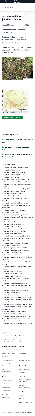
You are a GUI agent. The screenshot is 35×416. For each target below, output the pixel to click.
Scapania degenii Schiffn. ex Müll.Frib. (15, 210)
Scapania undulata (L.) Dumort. (13, 314)
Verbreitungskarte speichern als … (12, 117)
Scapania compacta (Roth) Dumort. (15, 191)
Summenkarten (6, 390)
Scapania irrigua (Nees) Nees (13, 233)
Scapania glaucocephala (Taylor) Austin (16, 215)
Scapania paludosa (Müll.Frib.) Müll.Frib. (16, 290)
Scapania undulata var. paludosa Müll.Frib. (16, 321)
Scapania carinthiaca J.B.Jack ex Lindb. (16, 182)
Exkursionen (22, 357)
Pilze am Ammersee (7, 360)
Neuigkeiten (22, 353)
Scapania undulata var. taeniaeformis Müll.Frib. (18, 323)
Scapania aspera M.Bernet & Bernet (14, 172)
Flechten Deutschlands (8, 353)
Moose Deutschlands (8, 350)
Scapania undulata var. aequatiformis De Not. (17, 316)
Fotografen (22, 376)
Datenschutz (22, 399)
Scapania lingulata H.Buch (12, 245)
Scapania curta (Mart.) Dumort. (13, 193)
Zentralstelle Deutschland (20, 412)
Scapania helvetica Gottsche (12, 226)
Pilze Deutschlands (7, 357)
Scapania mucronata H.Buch (12, 255)
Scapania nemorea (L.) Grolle (13, 271)
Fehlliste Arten (6, 397)
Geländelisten (6, 387)
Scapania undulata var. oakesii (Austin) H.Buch (18, 318)
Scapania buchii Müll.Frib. (11, 177)
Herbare (4, 383)
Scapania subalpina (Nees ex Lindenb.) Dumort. (18, 304)
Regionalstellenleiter (24, 369)
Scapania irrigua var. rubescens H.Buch (16, 243)
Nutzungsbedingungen (25, 402)
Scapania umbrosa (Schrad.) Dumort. (15, 311)
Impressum (22, 395)
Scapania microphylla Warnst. (13, 252)
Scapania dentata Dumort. (12, 212)
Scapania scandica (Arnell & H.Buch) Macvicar (18, 297)
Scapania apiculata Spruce (12, 170)
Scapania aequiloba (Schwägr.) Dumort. (16, 167)
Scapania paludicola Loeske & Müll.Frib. (16, 283)
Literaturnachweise (7, 380)
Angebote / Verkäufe (25, 360)
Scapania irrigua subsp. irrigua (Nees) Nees (17, 236)
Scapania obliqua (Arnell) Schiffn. (14, 276)
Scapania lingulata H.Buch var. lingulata (16, 248)
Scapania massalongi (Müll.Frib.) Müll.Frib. (16, 250)
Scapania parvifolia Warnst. (12, 292)
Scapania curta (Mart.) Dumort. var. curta (16, 196)
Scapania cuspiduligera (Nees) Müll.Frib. (16, 203)
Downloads (5, 394)
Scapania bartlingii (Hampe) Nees (14, 175)
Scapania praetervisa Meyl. (12, 295)
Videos (21, 350)
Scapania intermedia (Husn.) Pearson (15, 229)
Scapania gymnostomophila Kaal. (14, 224)
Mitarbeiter (22, 372)
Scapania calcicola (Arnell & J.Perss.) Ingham (17, 179)
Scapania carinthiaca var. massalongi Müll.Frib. (18, 189)
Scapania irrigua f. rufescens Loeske (15, 231)
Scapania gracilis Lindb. (11, 222)
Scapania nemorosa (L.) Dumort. (14, 274)
